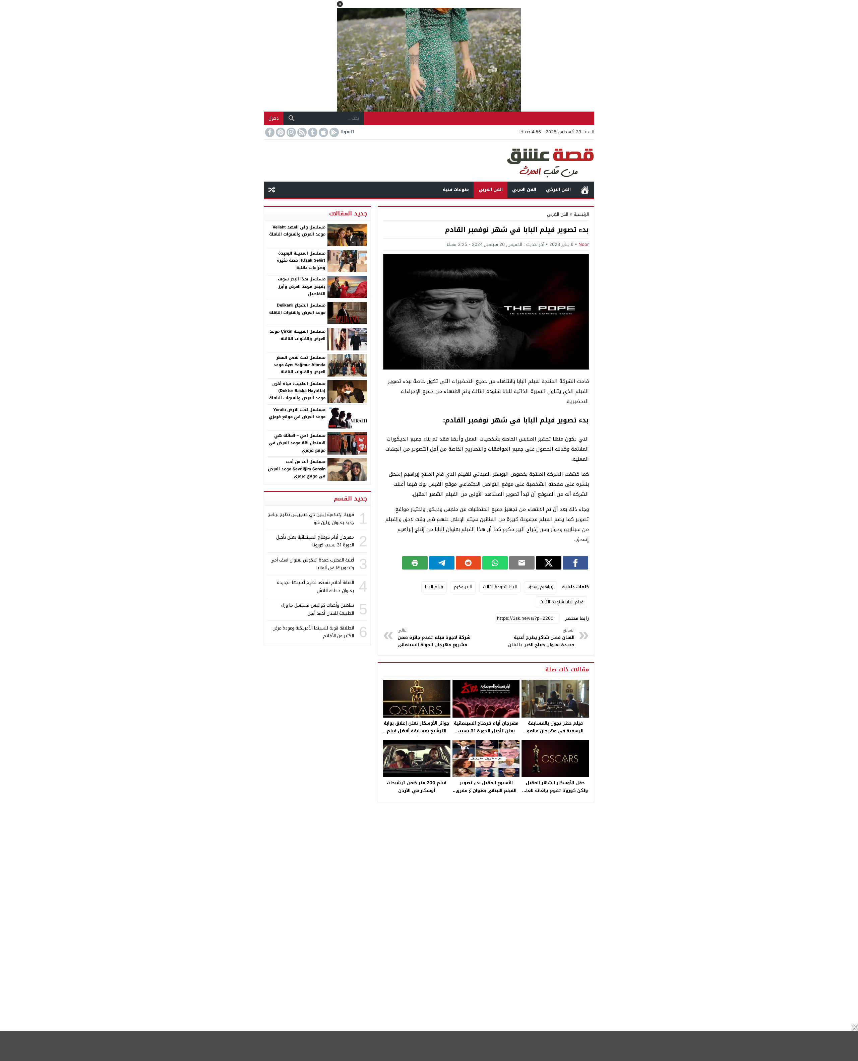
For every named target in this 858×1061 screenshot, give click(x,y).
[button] (340, 4)
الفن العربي (524, 189)
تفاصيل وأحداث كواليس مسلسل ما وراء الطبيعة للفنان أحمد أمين (317, 609)
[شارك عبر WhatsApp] (495, 563)
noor (583, 244)
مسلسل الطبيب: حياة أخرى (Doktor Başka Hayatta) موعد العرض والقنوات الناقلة (297, 391)
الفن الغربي (491, 189)
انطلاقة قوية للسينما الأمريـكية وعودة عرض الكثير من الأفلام (313, 632)
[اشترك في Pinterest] (279, 132)
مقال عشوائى (272, 190)
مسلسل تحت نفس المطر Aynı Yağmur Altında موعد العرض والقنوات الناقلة (299, 365)
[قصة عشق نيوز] (429, 160)
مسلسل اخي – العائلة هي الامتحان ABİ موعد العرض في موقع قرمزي (297, 443)
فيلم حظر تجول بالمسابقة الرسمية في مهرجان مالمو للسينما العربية (555, 731)
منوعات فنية (456, 189)
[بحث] (292, 118)
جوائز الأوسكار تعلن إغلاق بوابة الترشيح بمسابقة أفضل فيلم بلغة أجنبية (416, 731)
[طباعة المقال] (415, 563)
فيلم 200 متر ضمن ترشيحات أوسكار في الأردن (416, 787)
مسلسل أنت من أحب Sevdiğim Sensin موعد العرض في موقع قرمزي (296, 469)
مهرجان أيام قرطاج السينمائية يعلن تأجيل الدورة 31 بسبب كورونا (486, 731)
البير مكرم (463, 587)
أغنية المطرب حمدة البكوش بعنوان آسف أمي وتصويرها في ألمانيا (312, 564)
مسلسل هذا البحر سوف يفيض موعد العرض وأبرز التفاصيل (301, 286)
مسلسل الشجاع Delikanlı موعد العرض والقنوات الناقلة (297, 309)
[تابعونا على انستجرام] (290, 132)
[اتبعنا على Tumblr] (312, 132)
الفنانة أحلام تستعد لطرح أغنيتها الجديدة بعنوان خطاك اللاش (315, 586)
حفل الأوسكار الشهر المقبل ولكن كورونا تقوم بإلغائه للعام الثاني (555, 790)
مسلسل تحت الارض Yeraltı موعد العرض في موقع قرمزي (297, 413)
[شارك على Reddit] (468, 563)
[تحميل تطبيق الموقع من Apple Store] (322, 132)
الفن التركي (558, 189)
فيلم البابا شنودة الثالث (562, 602)
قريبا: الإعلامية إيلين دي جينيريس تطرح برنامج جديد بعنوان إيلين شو (311, 518)
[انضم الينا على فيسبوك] (269, 132)
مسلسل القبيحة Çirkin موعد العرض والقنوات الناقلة (297, 335)
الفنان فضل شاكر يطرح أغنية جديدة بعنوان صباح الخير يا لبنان (541, 638)
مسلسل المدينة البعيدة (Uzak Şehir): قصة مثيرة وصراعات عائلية (301, 260)
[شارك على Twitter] (549, 563)
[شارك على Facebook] (575, 563)
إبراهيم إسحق (540, 587)
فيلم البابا (434, 587)
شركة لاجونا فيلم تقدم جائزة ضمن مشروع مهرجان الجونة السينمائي (434, 638)
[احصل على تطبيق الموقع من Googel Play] (333, 132)
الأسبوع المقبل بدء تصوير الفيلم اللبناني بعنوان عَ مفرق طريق (485, 790)
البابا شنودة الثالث (500, 587)
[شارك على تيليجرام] (442, 563)
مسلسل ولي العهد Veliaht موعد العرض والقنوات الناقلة (297, 230)
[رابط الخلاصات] (301, 132)
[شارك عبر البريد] (522, 563)
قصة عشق (584, 189)
